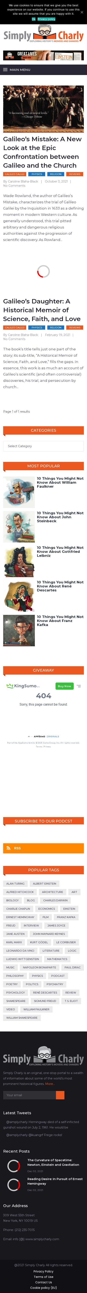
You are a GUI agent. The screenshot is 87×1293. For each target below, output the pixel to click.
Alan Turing (15, 883)
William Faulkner (36, 1009)
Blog (31, 900)
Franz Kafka (66, 917)
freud (10, 925)
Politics (32, 984)
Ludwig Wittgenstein (22, 959)
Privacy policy (46, 19)
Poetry (12, 984)
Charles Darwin (55, 900)
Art (74, 892)
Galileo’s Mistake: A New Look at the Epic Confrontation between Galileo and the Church (42, 152)
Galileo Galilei (14, 174)
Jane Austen (15, 933)
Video (10, 1009)
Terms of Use (43, 1277)
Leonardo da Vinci (20, 950)
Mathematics (57, 959)
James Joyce (56, 925)
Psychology (15, 992)
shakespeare (16, 1001)
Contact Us (43, 1282)
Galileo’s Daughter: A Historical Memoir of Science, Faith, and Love (42, 310)
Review (70, 992)
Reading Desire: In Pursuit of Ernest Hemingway (55, 1181)
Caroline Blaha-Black (23, 181)
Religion (55, 174)
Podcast (58, 975)
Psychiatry (55, 984)
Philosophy (15, 975)
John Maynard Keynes (49, 933)
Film (46, 917)
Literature (51, 950)
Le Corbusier (66, 942)
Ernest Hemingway (20, 917)
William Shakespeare (22, 1017)
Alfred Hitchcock (20, 892)
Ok (33, 19)
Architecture (52, 892)
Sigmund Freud (45, 1001)
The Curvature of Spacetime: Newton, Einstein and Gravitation (53, 1162)
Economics (46, 908)
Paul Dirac (73, 967)
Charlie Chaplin (18, 908)
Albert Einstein (44, 883)
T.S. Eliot (71, 1001)
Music (10, 967)
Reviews (74, 174)
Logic (72, 950)
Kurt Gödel (39, 942)
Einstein (69, 908)
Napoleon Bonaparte (39, 967)
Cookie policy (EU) (43, 1288)
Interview (31, 925)
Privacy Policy (43, 1271)
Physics (37, 174)
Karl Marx (14, 942)
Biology (12, 900)
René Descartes (45, 992)
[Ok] (82, 12)
